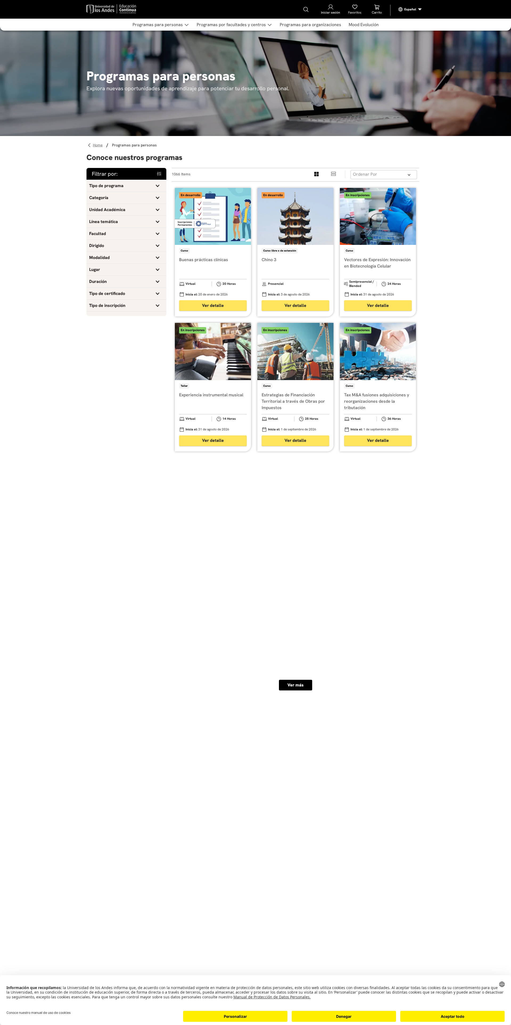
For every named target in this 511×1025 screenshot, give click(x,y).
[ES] (410, 9)
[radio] (317, 174)
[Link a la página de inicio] (98, 145)
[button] (126, 186)
